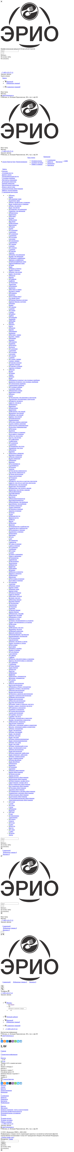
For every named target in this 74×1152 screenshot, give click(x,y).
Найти (3, 1143)
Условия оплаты (6, 1118)
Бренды (3, 1089)
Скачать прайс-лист (7, 1137)
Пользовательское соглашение (11, 1113)
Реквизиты (4, 1099)
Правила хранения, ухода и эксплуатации (14, 1109)
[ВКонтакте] (2, 1041)
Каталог (3, 1085)
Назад (12, 1004)
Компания (4, 1092)
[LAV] (3, 1061)
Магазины (4, 1108)
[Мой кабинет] (2, 924)
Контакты (4, 1101)
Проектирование (6, 1090)
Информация (5, 1102)
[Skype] (18, 1041)
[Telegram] (21, 1041)
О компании (5, 1096)
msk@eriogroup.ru (8, 95)
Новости (3, 1097)
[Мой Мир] (7, 1041)
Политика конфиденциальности (11, 1111)
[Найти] (2, 53)
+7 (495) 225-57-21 (7, 72)
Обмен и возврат (6, 1122)
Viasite (11, 1139)
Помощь (3, 1115)
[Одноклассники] (4, 1041)
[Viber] (13, 1041)
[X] (10, 1041)
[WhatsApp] (15, 1041)
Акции (3, 1087)
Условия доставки (7, 1120)
